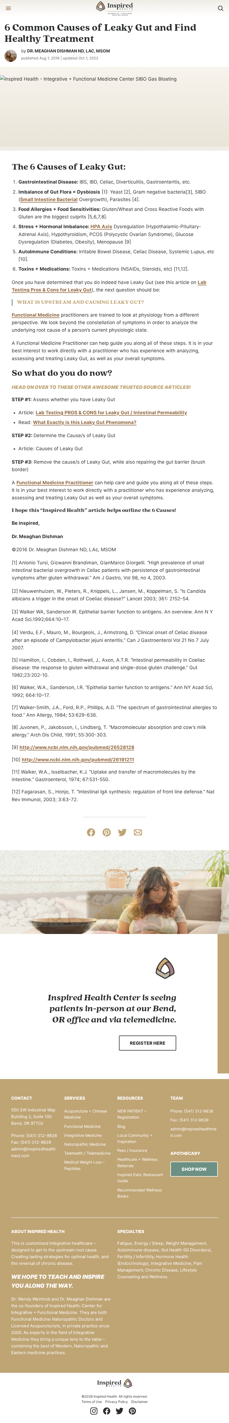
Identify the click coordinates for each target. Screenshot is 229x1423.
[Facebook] (106, 1411)
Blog (121, 1126)
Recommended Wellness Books (139, 1193)
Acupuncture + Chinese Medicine (85, 1114)
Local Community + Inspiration (134, 1138)
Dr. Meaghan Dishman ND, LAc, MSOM (68, 51)
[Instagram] (93, 1411)
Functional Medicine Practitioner (54, 482)
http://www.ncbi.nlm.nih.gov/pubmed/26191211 (78, 759)
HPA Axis (101, 226)
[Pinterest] (132, 1411)
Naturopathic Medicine (85, 1144)
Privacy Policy (116, 1402)
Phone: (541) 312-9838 (191, 1111)
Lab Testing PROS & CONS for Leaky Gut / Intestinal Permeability (111, 412)
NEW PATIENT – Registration (131, 1114)
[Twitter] (119, 1411)
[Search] (220, 8)
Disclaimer (139, 1402)
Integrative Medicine (83, 1135)
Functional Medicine (35, 315)
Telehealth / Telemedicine (87, 1153)
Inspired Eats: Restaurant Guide (140, 1177)
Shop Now (194, 1169)
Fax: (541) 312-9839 (189, 1120)
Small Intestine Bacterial (49, 199)
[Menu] (8, 8)
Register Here (147, 1043)
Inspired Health (114, 8)
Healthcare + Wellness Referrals (137, 1162)
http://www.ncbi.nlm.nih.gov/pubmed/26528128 (77, 747)
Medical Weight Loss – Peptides (84, 1165)
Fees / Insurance (132, 1150)
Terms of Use (92, 1402)
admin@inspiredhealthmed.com (193, 1131)
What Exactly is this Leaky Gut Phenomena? (85, 422)
